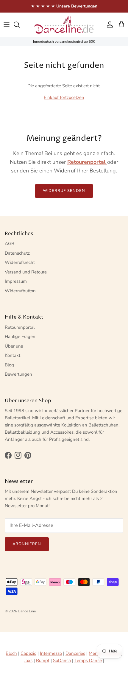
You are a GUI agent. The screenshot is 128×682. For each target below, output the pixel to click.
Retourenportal (20, 327)
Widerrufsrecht (20, 262)
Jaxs (28, 660)
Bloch (11, 653)
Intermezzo (51, 653)
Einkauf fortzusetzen (64, 97)
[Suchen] (19, 24)
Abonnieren (27, 544)
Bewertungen (18, 374)
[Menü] (6, 24)
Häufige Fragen (20, 337)
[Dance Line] (64, 25)
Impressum (16, 281)
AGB (9, 244)
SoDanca (62, 660)
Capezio (28, 653)
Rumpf (42, 660)
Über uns (14, 346)
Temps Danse (88, 660)
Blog (9, 365)
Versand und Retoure (26, 272)
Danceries (75, 653)
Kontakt (12, 355)
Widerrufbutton (20, 291)
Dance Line (27, 611)
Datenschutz (17, 253)
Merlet (95, 653)
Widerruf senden (64, 190)
